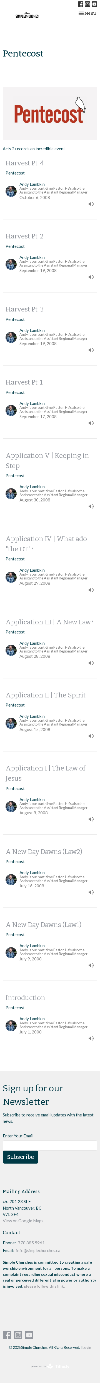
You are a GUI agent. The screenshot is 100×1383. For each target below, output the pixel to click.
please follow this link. (45, 1286)
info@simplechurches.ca (38, 1250)
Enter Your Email (18, 1135)
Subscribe (20, 1157)
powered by (47, 1370)
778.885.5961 (31, 1242)
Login (86, 1347)
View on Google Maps (23, 1220)
